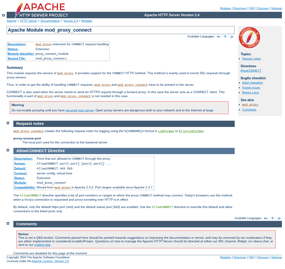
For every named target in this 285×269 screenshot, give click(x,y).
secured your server (80, 110)
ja (232, 36)
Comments (249, 109)
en (218, 36)
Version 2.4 (70, 20)
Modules (225, 8)
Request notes (251, 58)
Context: (20, 173)
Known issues (251, 87)
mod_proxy (44, 44)
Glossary (263, 8)
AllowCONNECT (250, 70)
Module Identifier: (21, 53)
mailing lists (42, 245)
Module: (20, 182)
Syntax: (20, 163)
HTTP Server (28, 20)
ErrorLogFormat (191, 131)
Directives (240, 8)
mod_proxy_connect (133, 85)
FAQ (252, 8)
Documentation (50, 20)
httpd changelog (252, 82)
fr (225, 36)
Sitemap (276, 8)
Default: (20, 168)
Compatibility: (25, 187)
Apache (11, 20)
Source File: (17, 58)
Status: (13, 49)
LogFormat (166, 131)
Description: (17, 44)
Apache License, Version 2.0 (50, 261)
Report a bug (250, 92)
